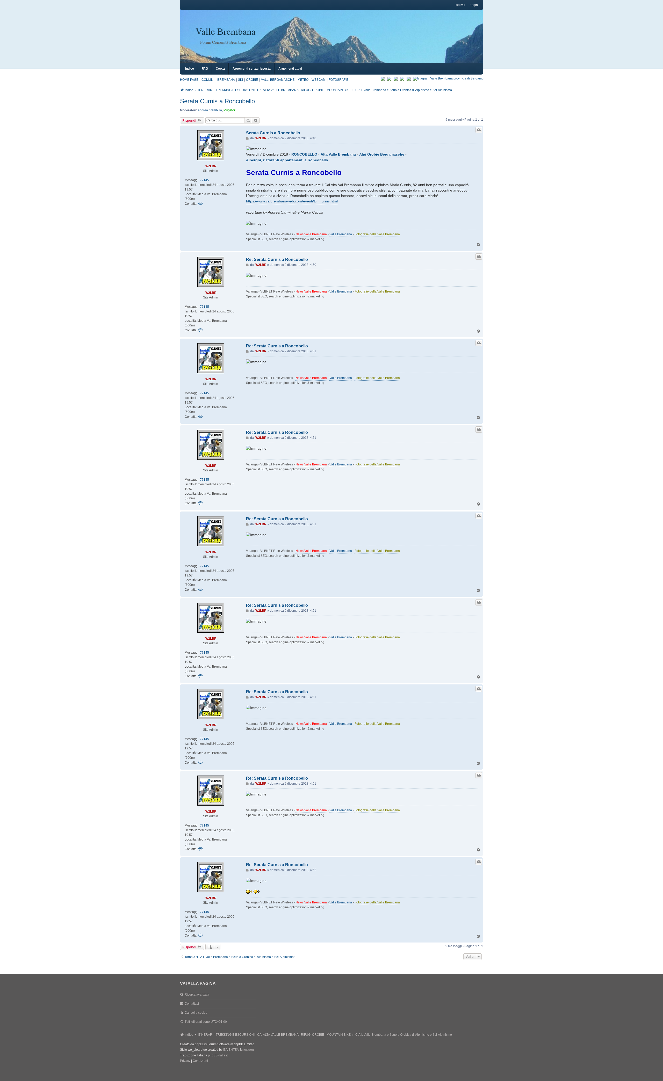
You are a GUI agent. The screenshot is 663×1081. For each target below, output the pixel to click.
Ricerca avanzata (197, 994)
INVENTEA (231, 1049)
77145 (204, 180)
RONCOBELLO (304, 154)
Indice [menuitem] (189, 68)
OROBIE (252, 80)
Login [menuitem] (474, 5)
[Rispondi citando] (478, 130)
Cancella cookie (196, 1012)
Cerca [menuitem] (220, 68)
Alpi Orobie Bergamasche (381, 154)
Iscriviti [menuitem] (460, 5)
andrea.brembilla (210, 110)
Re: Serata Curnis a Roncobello (277, 259)
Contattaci (192, 1003)
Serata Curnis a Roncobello (217, 101)
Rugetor (229, 110)
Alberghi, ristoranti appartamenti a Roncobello (287, 160)
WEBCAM (319, 80)
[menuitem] (185, 1061)
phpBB (199, 1044)
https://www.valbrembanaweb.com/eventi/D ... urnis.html (292, 201)
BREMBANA (226, 80)
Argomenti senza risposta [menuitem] (252, 68)
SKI (240, 80)
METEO (303, 80)
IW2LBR (211, 166)
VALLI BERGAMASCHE (277, 80)
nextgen (248, 1049)
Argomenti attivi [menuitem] (290, 68)
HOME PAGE (189, 80)
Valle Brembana (226, 31)
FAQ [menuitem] (205, 68)
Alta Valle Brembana (338, 154)
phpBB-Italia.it (218, 1055)
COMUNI (207, 80)
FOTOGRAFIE (338, 80)
